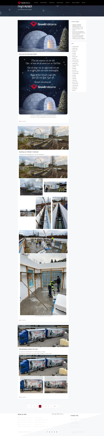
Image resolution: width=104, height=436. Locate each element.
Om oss (83, 2)
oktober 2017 (74, 87)
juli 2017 (74, 90)
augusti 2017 (74, 88)
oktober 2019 (74, 63)
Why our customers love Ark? (25, 424)
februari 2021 (74, 56)
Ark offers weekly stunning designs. (26, 421)
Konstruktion (60, 2)
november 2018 (75, 73)
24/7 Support (39, 417)
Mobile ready (39, 424)
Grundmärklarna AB (22, 9)
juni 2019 (74, 66)
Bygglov (68, 2)
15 (54, 406)
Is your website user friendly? (25, 419)
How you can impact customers (25, 417)
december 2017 (75, 83)
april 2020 (74, 58)
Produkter (51, 2)
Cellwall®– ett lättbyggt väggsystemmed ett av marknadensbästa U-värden (77, 26)
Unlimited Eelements (41, 421)
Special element (76, 2)
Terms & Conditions (75, 431)
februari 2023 (74, 49)
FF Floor (36, 2)
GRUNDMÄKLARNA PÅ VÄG (28, 349)
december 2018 (75, 71)
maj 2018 (74, 76)
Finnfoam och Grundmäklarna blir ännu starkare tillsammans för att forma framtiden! (78, 33)
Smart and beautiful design (42, 419)
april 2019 (74, 68)
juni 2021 (74, 54)
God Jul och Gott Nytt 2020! (28, 54)
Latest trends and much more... (43, 426)
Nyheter (20, 121)
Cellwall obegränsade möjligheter (78, 38)
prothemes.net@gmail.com (76, 423)
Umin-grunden (43, 2)
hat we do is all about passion (25, 426)
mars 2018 (74, 80)
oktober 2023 (74, 48)
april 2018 (74, 78)
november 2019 (75, 61)
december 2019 (75, 60)
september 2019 (75, 65)
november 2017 (75, 85)
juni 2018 (74, 75)
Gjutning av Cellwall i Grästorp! (29, 152)
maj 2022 (74, 53)
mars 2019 (74, 70)
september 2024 (75, 46)
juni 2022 (74, 51)
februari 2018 (74, 81)
